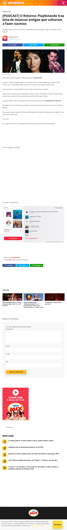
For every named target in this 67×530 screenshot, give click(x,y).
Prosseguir (57, 524)
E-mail (8, 354)
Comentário (9, 329)
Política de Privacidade (37, 525)
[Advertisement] (33, 279)
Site (7, 362)
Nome (8, 346)
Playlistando (6, 12)
